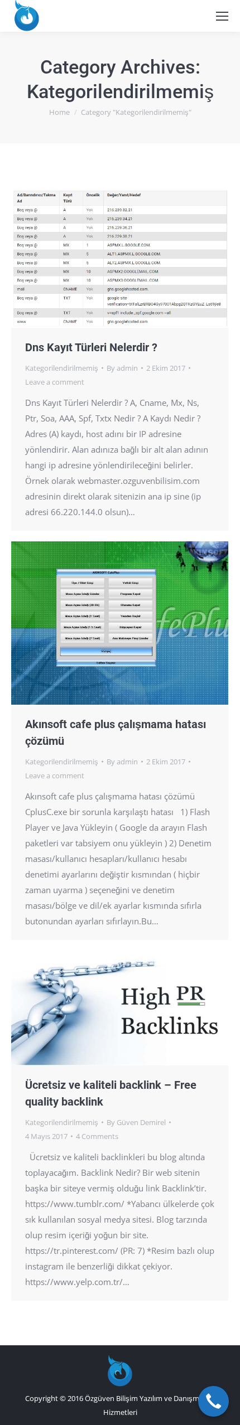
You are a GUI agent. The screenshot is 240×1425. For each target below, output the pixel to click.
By (122, 368)
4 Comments (97, 1136)
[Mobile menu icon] (222, 16)
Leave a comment (54, 382)
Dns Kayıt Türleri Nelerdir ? (91, 347)
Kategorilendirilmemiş (61, 368)
